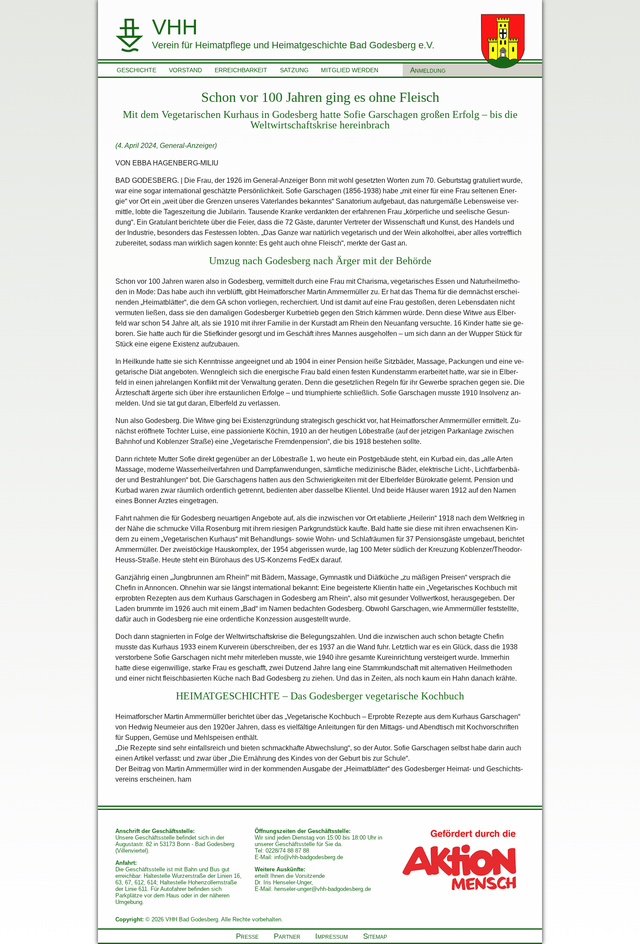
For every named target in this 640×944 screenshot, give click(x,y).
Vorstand (185, 70)
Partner (287, 936)
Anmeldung (427, 70)
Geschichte (136, 70)
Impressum (331, 936)
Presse (247, 936)
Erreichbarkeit (241, 70)
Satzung (294, 70)
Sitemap (375, 936)
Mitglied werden (349, 70)
